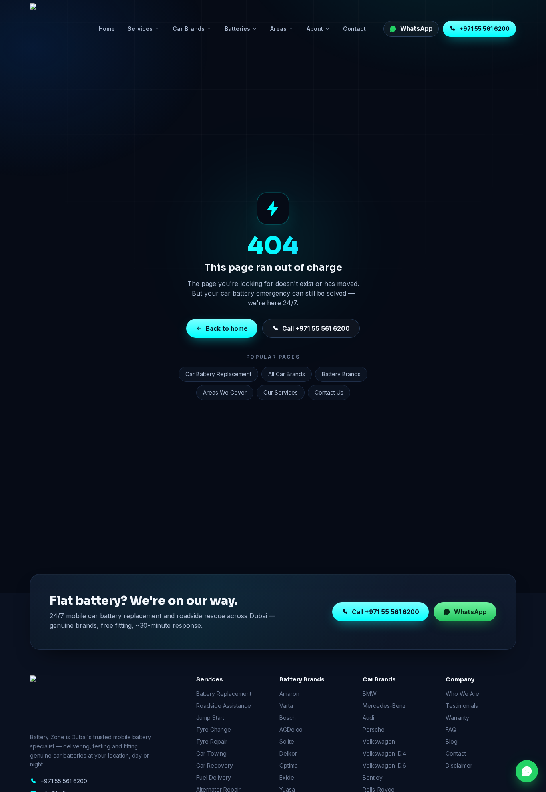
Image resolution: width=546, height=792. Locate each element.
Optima (288, 765)
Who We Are (462, 693)
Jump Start (210, 717)
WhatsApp (470, 611)
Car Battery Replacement (218, 374)
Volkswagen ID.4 (384, 753)
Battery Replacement (223, 693)
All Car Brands (286, 374)
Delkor (288, 753)
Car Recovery (214, 765)
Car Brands (189, 28)
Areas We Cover (225, 392)
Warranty (457, 717)
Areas (278, 28)
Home (107, 28)
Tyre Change (213, 729)
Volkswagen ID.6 (384, 765)
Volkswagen (379, 741)
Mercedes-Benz (384, 705)
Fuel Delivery (213, 777)
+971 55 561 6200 (484, 28)
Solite (286, 741)
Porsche (374, 729)
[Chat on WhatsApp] (527, 771)
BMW (370, 693)
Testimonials (462, 705)
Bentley (373, 777)
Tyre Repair (211, 741)
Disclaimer (459, 765)
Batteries (237, 28)
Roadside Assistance (223, 705)
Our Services (280, 392)
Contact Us (329, 392)
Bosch (287, 717)
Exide (286, 777)
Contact (354, 28)
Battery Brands (341, 374)
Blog (452, 741)
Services (140, 28)
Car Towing (211, 753)
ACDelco (291, 729)
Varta (286, 705)
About (315, 28)
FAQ (451, 729)
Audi (368, 717)
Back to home (227, 328)
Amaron (289, 693)
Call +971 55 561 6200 (316, 328)
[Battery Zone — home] (55, 28)
